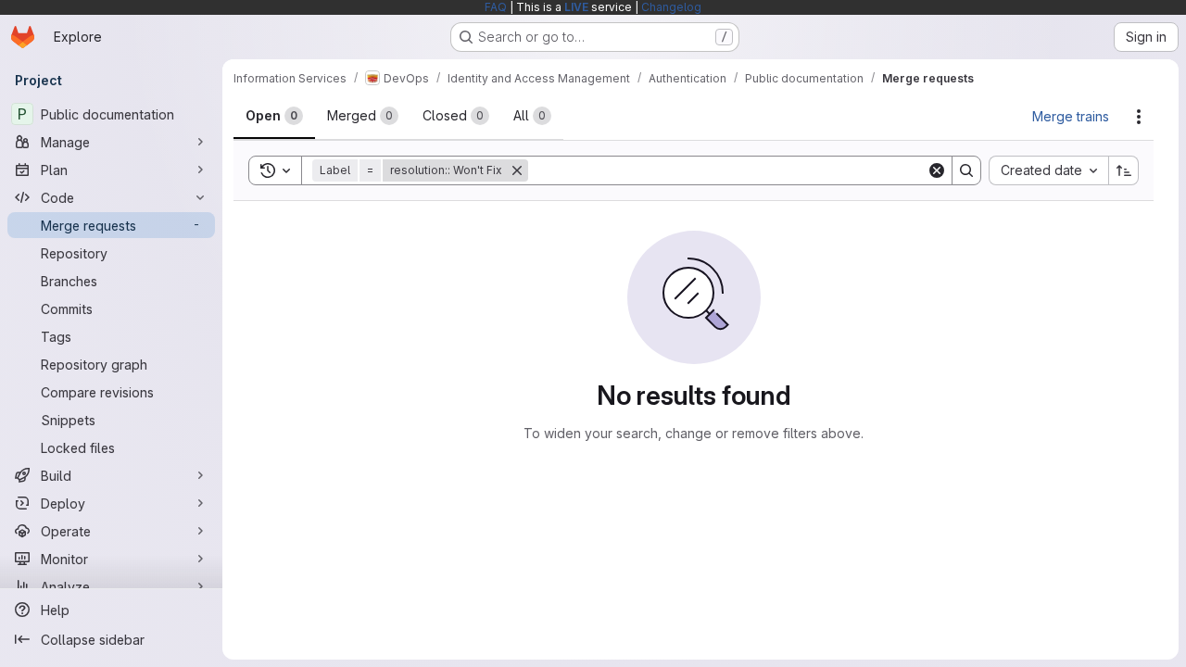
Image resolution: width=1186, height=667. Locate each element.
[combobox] (1048, 170)
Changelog (671, 7)
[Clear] (937, 170)
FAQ (496, 7)
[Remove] (517, 170)
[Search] (966, 170)
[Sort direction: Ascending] (1124, 170)
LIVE (576, 7)
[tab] (274, 116)
